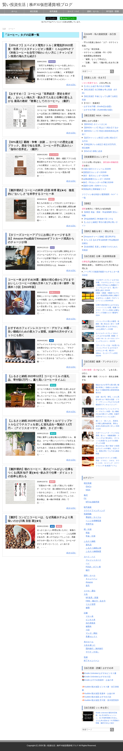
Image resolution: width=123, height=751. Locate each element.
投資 (86, 657)
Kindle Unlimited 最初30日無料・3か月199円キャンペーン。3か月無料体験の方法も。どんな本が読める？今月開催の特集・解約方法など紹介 (107, 718)
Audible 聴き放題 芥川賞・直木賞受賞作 (101, 700)
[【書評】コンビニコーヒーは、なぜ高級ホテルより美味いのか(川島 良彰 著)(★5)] (20, 547)
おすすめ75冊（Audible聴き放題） (99, 110)
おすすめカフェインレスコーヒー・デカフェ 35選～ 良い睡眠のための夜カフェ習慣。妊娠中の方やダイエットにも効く (40, 331)
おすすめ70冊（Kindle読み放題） (98, 106)
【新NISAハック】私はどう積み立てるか (100, 128)
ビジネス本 (53, 106)
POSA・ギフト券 (93, 567)
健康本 (51, 199)
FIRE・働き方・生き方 (96, 601)
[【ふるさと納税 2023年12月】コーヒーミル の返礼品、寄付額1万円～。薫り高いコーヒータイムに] (20, 406)
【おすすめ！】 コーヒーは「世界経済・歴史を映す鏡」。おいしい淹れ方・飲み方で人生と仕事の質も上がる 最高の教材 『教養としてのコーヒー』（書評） (40, 97)
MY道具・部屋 (112, 11)
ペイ (52, 247)
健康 (51, 340)
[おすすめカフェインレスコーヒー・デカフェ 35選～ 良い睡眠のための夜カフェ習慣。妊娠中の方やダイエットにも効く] (20, 361)
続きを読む (71, 85)
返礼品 (53, 385)
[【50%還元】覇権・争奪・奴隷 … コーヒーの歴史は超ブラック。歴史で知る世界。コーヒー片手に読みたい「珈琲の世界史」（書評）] (20, 175)
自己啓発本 (90, 623)
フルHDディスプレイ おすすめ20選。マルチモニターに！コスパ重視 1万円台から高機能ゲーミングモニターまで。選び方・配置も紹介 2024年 (108, 285)
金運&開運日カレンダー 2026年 (96, 179)
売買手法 (89, 524)
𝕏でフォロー (51, 18)
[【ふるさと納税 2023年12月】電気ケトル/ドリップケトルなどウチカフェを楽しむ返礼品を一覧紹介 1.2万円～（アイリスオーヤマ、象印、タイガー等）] (20, 454)
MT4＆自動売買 (92, 502)
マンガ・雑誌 (91, 633)
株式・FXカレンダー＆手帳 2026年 (98, 182)
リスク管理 (90, 604)
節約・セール (93, 11)
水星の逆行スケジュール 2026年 (97, 169)
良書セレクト (54, 292)
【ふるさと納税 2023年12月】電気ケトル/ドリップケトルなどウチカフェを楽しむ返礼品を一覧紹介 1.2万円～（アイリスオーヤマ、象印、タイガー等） (40, 424)
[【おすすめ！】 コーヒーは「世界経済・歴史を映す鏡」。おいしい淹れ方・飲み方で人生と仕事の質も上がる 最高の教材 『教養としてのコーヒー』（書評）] (20, 127)
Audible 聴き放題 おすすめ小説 (97, 697)
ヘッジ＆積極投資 (93, 521)
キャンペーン (91, 579)
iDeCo (88, 486)
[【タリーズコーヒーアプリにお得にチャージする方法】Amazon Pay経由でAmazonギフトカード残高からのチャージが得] (20, 268)
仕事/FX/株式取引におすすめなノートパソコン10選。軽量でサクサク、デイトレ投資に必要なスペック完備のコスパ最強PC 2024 (108, 310)
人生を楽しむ (89, 645)
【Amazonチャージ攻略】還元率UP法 (99, 237)
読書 (86, 613)
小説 (88, 630)
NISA (88, 490)
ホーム (14, 11)
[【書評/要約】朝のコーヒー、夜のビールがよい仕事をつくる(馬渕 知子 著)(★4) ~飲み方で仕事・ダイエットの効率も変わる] (20, 502)
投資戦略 (88, 514)
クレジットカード (93, 560)
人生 (86, 594)
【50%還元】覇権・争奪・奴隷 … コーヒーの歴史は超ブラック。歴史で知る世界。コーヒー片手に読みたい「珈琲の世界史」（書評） (40, 146)
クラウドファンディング (94, 511)
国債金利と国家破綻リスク (94, 189)
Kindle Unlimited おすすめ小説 (97, 677)
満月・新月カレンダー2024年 (96, 176)
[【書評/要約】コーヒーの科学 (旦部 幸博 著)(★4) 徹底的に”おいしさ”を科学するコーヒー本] (20, 220)
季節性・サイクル (93, 517)
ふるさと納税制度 (93, 551)
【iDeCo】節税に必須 (92, 151)
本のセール (88, 642)
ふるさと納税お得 (93, 548)
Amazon (52, 62)
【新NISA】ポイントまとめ (95, 124)
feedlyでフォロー (69, 18)
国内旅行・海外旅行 (94, 649)
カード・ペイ (73, 11)
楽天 (88, 586)
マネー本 (89, 616)
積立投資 (34, 11)
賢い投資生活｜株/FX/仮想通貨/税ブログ (37, 4)
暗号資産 (53, 11)
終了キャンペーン (91, 661)
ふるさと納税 (89, 541)
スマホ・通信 (89, 591)
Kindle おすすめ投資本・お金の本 (98, 680)
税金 (88, 533)
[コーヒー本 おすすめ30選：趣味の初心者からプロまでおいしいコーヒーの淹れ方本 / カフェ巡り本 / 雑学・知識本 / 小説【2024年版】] (20, 313)
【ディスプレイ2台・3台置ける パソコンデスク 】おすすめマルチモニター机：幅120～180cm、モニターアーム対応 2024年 (108, 350)
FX (85, 499)
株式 (86, 495)
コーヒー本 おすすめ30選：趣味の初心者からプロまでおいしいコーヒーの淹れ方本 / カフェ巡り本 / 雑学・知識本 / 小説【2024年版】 (41, 283)
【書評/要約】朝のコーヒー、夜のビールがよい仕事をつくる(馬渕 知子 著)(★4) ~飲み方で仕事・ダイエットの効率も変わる (40, 473)
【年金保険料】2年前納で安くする (98, 219)
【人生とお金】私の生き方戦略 (96, 86)
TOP (4, 29)
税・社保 (88, 529)
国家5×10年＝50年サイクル (95, 186)
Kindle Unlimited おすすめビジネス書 (100, 673)
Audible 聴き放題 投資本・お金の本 (99, 693)
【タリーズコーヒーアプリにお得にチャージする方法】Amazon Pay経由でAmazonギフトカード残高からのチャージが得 (41, 238)
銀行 (88, 570)
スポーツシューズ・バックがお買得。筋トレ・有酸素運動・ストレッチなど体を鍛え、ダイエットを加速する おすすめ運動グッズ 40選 (107, 438)
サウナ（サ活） (92, 652)
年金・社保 (90, 536)
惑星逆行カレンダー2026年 (95, 172)
